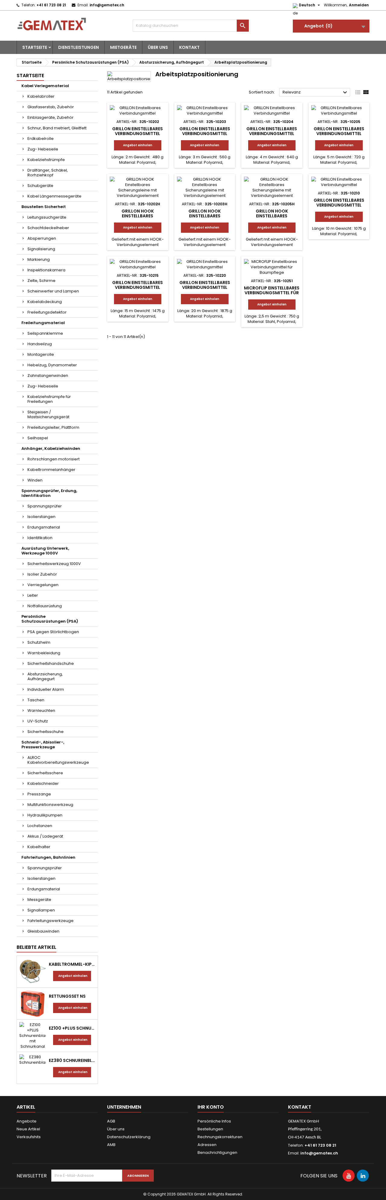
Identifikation (39, 538)
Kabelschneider (43, 783)
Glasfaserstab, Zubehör (50, 107)
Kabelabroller (41, 96)
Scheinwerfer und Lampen (53, 291)
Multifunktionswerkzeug (50, 804)
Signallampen (41, 910)
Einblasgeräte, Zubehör (50, 117)
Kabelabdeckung (44, 302)
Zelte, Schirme (41, 280)
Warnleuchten (41, 710)
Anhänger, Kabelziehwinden (50, 448)
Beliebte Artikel (36, 947)
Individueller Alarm (45, 689)
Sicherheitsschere (45, 773)
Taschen (35, 700)
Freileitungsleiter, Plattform (53, 427)
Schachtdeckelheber (48, 228)
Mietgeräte (123, 47)
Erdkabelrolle (40, 138)
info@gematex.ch (107, 5)
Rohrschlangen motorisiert (53, 459)
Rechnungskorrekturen (220, 1137)
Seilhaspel (37, 438)
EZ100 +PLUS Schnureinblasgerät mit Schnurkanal (72, 1028)
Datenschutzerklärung (128, 1137)
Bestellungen (210, 1129)
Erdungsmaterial (43, 527)
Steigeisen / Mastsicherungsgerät (48, 414)
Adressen (207, 1145)
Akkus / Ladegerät (45, 836)
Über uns (158, 47)
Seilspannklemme (45, 333)
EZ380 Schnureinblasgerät (72, 1060)
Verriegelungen (43, 585)
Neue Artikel (28, 1129)
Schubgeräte (40, 185)
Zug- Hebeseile (42, 149)
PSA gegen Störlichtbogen (53, 632)
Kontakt (189, 47)
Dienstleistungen (78, 47)
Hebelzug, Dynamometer (52, 365)
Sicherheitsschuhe (45, 731)
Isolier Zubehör (42, 574)
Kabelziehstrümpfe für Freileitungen (49, 399)
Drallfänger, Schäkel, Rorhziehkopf (47, 172)
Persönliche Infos (214, 1121)
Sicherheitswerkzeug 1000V (54, 564)
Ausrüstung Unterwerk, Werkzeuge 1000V (45, 550)
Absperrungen (41, 238)
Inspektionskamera (46, 270)
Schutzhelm (38, 642)
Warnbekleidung (43, 653)
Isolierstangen (41, 516)
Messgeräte (39, 899)
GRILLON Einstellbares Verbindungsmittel (137, 131)
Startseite (34, 47)
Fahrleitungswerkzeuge (50, 921)
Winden (35, 480)
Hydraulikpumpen (44, 815)
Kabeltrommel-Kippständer (72, 964)
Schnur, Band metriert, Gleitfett (57, 128)
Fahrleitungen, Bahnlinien (48, 857)
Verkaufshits (29, 1137)
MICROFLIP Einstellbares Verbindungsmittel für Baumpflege (271, 293)
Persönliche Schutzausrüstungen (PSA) (49, 619)
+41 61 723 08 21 (51, 5)
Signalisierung (41, 249)
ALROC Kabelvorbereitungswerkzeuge (58, 760)
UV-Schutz (37, 721)
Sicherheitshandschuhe (50, 663)
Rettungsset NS (67, 996)
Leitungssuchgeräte (46, 217)
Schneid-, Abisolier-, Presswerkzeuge (42, 744)
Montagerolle (40, 354)
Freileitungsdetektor (47, 312)
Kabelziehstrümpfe (46, 160)
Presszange (39, 794)
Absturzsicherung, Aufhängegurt (45, 676)
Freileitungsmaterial (43, 323)
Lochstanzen (39, 826)
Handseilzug (39, 344)
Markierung (38, 259)
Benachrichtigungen (217, 1152)
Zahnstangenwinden (47, 375)
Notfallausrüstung (44, 606)
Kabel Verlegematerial (45, 86)
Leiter (32, 595)
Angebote (26, 1121)
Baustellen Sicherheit (43, 207)
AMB (111, 1145)
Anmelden (359, 5)
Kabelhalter (38, 847)
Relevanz (316, 92)
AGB (111, 1121)
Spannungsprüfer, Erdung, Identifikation (49, 493)
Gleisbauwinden (43, 931)
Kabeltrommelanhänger (51, 469)
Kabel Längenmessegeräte (54, 196)
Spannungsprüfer (44, 506)
